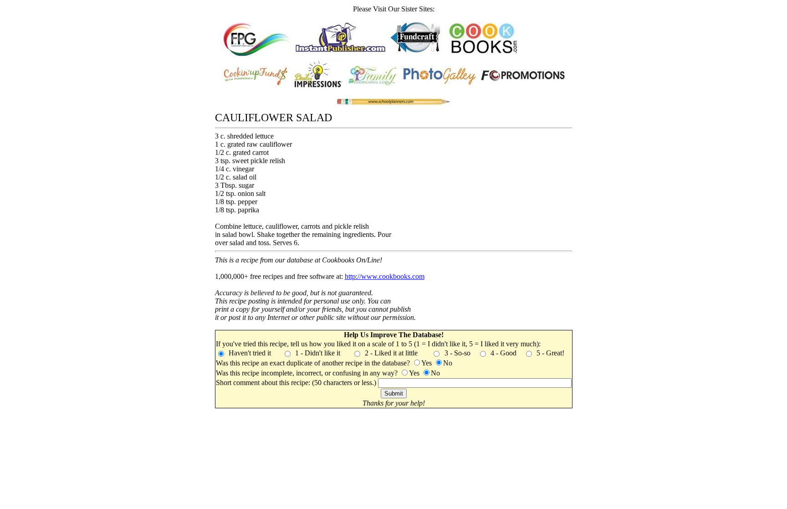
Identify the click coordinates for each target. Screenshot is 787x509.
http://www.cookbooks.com (384, 276)
